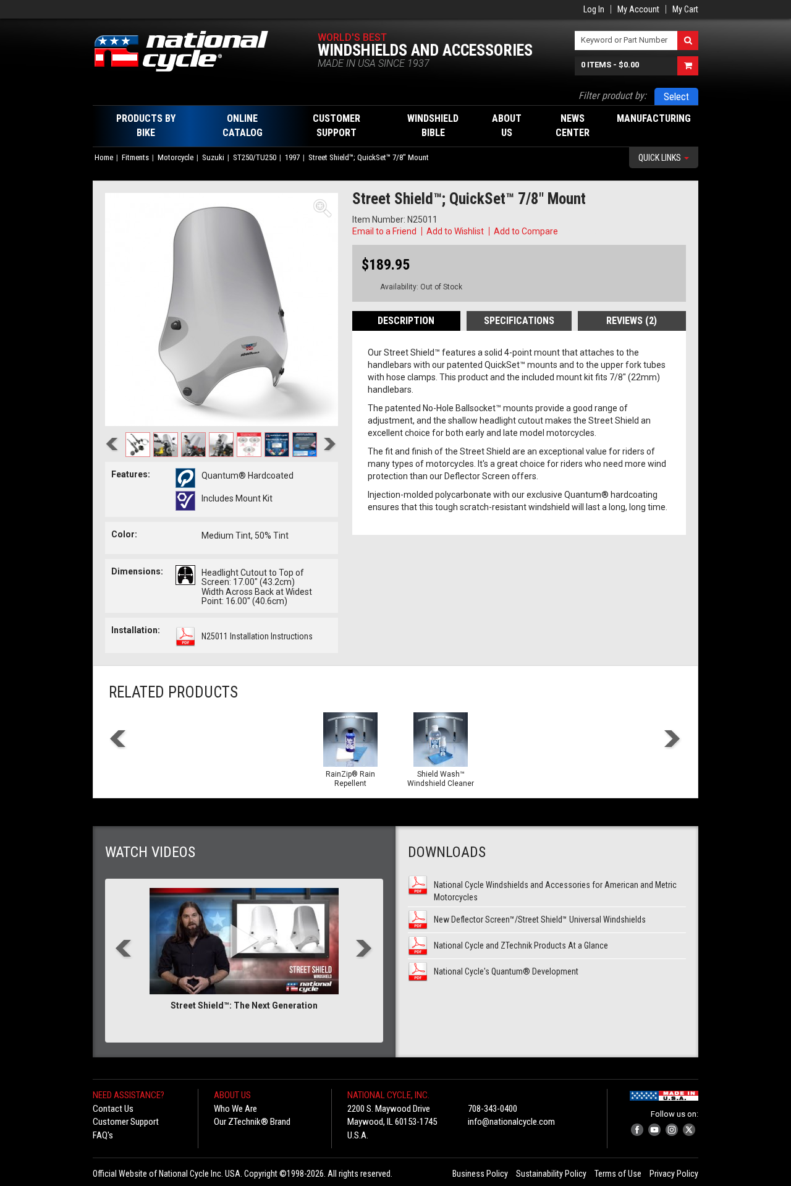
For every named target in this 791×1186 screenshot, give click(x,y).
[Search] (687, 40)
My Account (638, 9)
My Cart (685, 9)
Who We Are (235, 1108)
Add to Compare (526, 231)
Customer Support (126, 1121)
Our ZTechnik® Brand (252, 1121)
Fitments (135, 157)
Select (676, 97)
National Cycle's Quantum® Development (506, 971)
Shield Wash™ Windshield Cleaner (440, 779)
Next (330, 445)
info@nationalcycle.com (511, 1121)
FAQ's (103, 1135)
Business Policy (480, 1174)
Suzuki (213, 157)
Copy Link (578, 231)
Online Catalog (242, 126)
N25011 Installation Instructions (257, 636)
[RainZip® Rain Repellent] (350, 739)
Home (104, 157)
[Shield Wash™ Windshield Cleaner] (440, 739)
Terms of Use (617, 1174)
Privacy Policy (673, 1174)
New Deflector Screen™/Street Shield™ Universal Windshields (540, 919)
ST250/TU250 (254, 157)
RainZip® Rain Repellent (350, 779)
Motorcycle (175, 157)
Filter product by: (612, 95)
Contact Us (113, 1108)
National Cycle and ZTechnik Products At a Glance (521, 945)
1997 (292, 157)
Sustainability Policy (551, 1174)
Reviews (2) (631, 320)
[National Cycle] (187, 51)
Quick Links (660, 158)
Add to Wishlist (455, 231)
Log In (593, 9)
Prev (112, 445)
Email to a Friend (384, 231)
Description (406, 320)
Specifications (519, 320)
